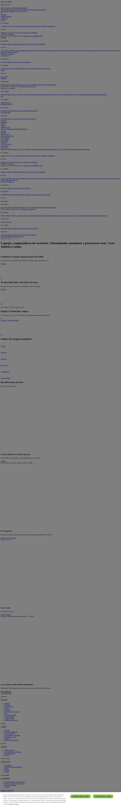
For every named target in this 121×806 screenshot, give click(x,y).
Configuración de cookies (80, 796)
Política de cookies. (14, 804)
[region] (60, 799)
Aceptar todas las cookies (103, 796)
